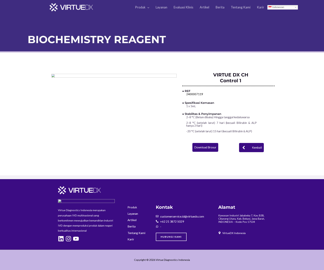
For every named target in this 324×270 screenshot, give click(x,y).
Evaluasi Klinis (183, 7)
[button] (147, 7)
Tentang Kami (240, 7)
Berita (220, 7)
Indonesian (278, 7)
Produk (140, 7)
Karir (260, 7)
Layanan (161, 7)
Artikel (204, 7)
